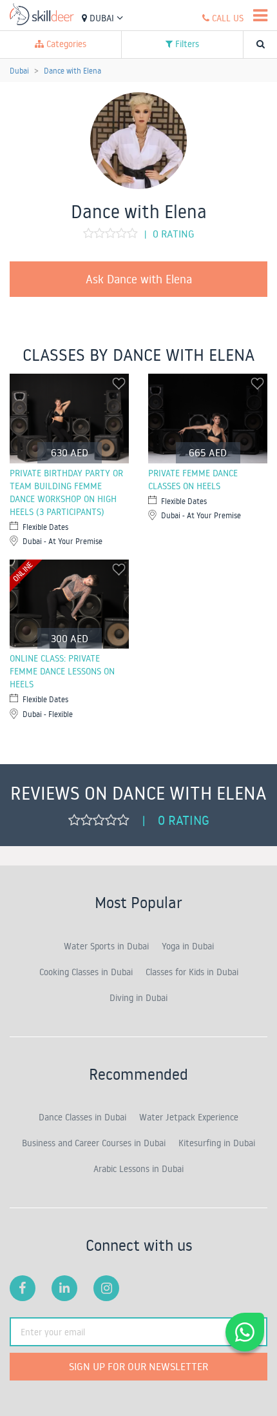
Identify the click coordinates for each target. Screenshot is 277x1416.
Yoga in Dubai (188, 946)
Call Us (226, 18)
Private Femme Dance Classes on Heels (193, 479)
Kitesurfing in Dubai (216, 1143)
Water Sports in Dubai (106, 946)
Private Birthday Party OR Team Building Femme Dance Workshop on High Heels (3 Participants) (66, 492)
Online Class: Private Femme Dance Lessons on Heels (62, 671)
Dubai (102, 18)
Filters (186, 44)
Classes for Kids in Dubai (192, 972)
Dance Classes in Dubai (82, 1117)
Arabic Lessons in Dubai (138, 1169)
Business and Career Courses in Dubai (94, 1143)
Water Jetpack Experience (188, 1117)
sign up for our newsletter (138, 1366)
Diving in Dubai (138, 998)
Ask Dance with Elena (139, 279)
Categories (65, 44)
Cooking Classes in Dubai (86, 972)
